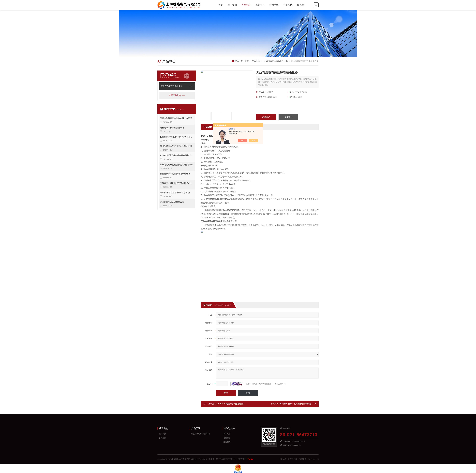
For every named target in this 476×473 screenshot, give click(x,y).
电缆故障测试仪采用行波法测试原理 (176, 146)
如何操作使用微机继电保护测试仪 (175, 174)
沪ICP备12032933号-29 (225, 459)
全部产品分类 (175, 95)
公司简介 (162, 434)
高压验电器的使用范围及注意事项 (175, 192)
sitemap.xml (314, 459)
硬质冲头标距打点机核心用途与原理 (176, 118)
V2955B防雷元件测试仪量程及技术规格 (176, 155)
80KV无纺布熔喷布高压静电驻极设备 (294, 404)
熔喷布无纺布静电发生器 (277, 61)
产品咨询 (266, 117)
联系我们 (301, 5)
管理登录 (303, 459)
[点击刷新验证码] (236, 384)
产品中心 (246, 5)
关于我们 (232, 5)
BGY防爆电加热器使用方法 (172, 202)
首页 (220, 5)
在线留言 (287, 5)
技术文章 (273, 5)
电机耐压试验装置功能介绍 (172, 128)
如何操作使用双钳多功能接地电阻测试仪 (176, 137)
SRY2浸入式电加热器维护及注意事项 (176, 165)
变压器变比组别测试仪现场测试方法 (176, 183)
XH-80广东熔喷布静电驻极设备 (230, 404)
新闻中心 (260, 5)
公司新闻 (162, 438)
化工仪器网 (292, 459)
